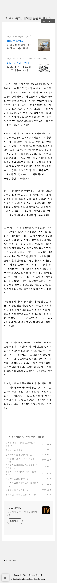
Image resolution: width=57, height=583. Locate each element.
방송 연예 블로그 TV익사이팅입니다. (22, 513)
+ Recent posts (9, 560)
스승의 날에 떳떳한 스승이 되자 (19, 495)
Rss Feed (13, 579)
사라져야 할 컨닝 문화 (15, 490)
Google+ (44, 579)
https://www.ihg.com (16, 36)
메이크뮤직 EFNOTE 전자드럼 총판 (18, 63)
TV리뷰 (9, 436)
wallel (41, 575)
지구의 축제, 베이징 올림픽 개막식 (28, 18)
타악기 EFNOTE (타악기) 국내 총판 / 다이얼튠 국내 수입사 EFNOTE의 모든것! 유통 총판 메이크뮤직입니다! (19, 69)
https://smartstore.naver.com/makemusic (24, 58)
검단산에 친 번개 (13, 450)
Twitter (22, 579)
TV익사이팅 (14, 508)
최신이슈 (20, 436)
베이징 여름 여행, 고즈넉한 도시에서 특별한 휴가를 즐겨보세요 (19, 47)
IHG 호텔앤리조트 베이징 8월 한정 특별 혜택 (18, 41)
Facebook (29, 579)
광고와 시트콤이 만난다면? (17, 454)
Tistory (25, 575)
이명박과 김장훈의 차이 (16, 479)
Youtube (37, 579)
